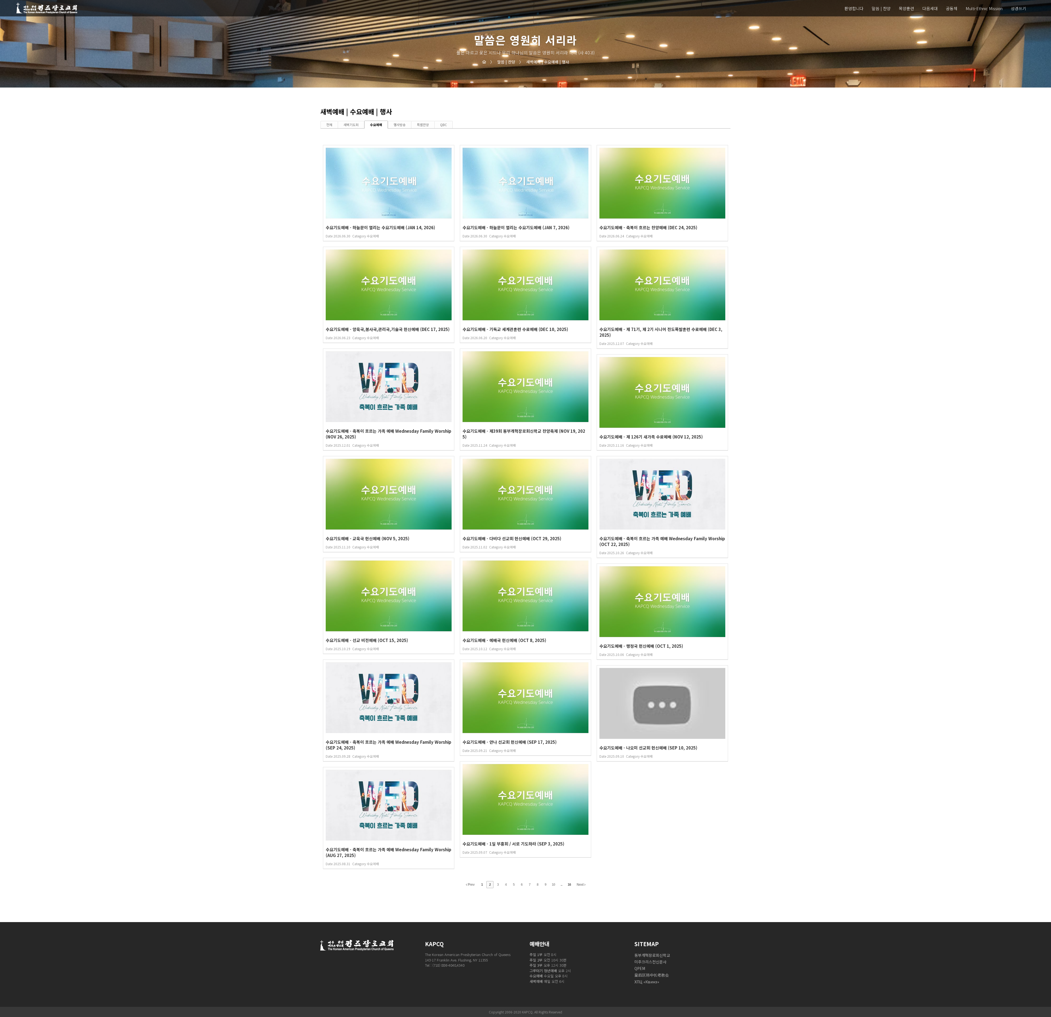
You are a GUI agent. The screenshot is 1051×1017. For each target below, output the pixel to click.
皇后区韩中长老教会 (651, 975)
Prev (471, 885)
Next (580, 885)
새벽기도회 (351, 124)
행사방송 (400, 124)
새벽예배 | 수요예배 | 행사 (544, 62)
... (561, 885)
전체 (329, 124)
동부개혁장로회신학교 (652, 955)
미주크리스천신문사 (650, 961)
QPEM (639, 968)
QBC (443, 124)
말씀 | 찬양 (502, 62)
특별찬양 (423, 124)
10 (553, 885)
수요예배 (376, 124)
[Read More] (388, 193)
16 (569, 885)
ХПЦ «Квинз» (646, 981)
